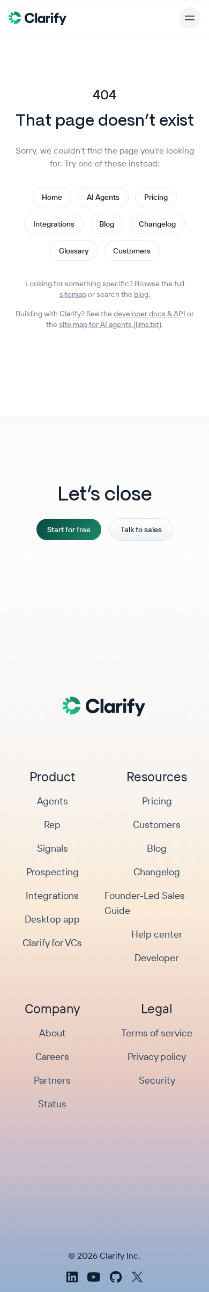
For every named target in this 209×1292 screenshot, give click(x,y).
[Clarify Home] (38, 17)
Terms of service (156, 1033)
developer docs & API (149, 313)
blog (141, 294)
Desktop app (52, 919)
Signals (52, 848)
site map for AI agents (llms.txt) (110, 324)
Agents (52, 801)
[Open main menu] (189, 17)
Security (157, 1080)
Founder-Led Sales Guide (144, 903)
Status (52, 1104)
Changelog (157, 224)
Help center (157, 934)
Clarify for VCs (52, 943)
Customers (132, 251)
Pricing (156, 197)
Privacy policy (157, 1056)
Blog (106, 224)
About (52, 1033)
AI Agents (103, 197)
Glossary (73, 251)
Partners (52, 1080)
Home (52, 197)
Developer (157, 958)
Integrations (53, 224)
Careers (52, 1056)
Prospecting (52, 872)
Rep (52, 824)
